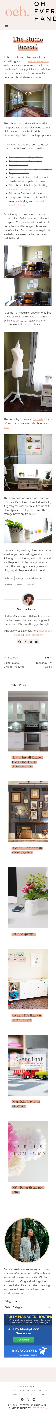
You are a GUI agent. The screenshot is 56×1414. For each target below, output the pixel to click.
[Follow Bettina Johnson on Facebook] (19, 641)
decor (8, 578)
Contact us (38, 1395)
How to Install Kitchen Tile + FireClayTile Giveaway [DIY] (27, 761)
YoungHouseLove (19, 189)
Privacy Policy (28, 1386)
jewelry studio (34, 578)
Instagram (37, 634)
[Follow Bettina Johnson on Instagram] (25, 641)
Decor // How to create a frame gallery (27, 850)
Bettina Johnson (28, 609)
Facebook (44, 630)
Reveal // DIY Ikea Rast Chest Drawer (27, 1017)
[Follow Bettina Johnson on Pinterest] (36, 641)
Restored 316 (39, 1408)
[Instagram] (33, 1399)
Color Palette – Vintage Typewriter (14, 662)
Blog (27, 634)
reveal (19, 584)
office (8, 584)
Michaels (38, 419)
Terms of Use (19, 1395)
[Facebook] (22, 1399)
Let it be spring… (23, 934)
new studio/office (38, 61)
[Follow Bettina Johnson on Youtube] (30, 641)
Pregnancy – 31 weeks (43, 662)
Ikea (33, 514)
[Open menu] (6, 26)
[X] (28, 1399)
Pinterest (18, 634)
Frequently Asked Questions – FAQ (28, 1391)
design (19, 578)
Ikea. (6, 427)
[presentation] (28, 721)
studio (30, 584)
